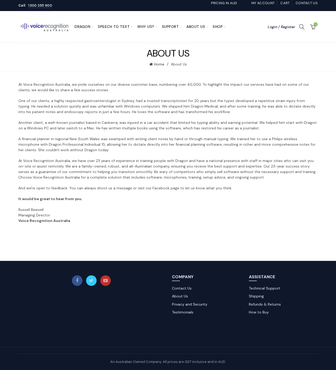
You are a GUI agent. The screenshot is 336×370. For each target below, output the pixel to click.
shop (218, 26)
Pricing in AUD (224, 3)
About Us (195, 26)
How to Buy (259, 312)
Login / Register (281, 26)
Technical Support (264, 288)
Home (159, 64)
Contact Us (182, 288)
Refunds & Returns (265, 304)
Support (170, 26)
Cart (285, 3)
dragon (82, 26)
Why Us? (145, 26)
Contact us (307, 3)
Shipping (256, 296)
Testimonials (182, 312)
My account (263, 3)
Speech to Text (114, 26)
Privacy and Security (189, 304)
